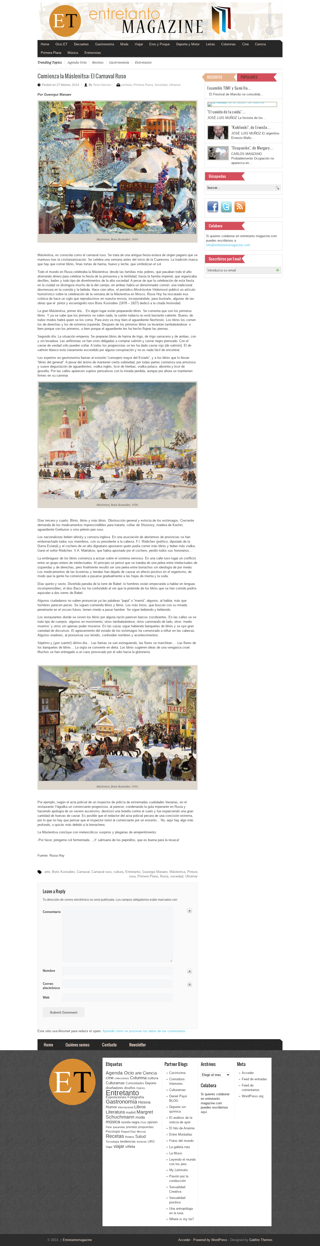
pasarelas (119, 1127)
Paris (109, 1127)
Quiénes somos (78, 1044)
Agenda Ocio (77, 62)
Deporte (150, 1083)
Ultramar (175, 85)
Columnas (228, 44)
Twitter (226, 207)
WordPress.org (252, 1096)
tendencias (128, 1141)
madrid (131, 1112)
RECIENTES (214, 77)
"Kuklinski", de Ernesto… (251, 127)
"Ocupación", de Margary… (252, 147)
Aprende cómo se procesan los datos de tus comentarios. (144, 1031)
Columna (138, 1077)
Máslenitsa (177, 872)
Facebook (213, 207)
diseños (130, 1088)
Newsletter (137, 1044)
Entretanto (143, 62)
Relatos (129, 1136)
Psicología (113, 1131)
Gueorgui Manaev (155, 872)
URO (151, 1141)
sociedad (176, 876)
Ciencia (260, 44)
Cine (245, 44)
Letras (210, 44)
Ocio (143, 1122)
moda (140, 1117)
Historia (144, 1102)
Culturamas (115, 1083)
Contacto (109, 1044)
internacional (125, 1107)
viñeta (130, 1146)
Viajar (139, 44)
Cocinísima (177, 1073)
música (113, 1121)
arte (47, 872)
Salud (140, 1136)
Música (73, 53)
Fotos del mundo (181, 1141)
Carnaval (83, 872)
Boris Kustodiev (63, 872)
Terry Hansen (102, 85)
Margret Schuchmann (129, 1114)
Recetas (98, 62)
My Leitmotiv (178, 1170)
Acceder (248, 1073)
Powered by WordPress (210, 1240)
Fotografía (136, 1097)
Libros (140, 1106)
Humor (111, 1107)
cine (110, 1077)
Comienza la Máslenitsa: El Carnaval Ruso (82, 76)
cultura (118, 872)
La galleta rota (179, 1147)
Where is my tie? (181, 1219)
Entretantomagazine (76, 1240)
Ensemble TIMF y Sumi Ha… (229, 88)
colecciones (121, 1078)
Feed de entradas (254, 1079)
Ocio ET (62, 44)
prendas (131, 1127)
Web (46, 997)
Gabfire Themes (260, 1240)
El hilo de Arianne (181, 1128)
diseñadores (114, 1088)
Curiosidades (135, 1083)
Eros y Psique (159, 44)
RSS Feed (240, 207)
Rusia (164, 876)
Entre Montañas (180, 1134)
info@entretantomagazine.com (228, 245)
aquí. (204, 1112)
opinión (152, 1122)
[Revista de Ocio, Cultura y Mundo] (160, 21)
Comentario (51, 911)
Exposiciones (116, 1097)
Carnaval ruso (102, 872)
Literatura (115, 1112)
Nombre (49, 971)
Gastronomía (104, 44)
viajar (119, 1146)
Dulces (140, 1087)
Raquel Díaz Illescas (133, 1131)
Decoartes (81, 44)
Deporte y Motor (188, 44)
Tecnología (112, 1141)
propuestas (146, 1127)
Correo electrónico (51, 986)
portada (127, 85)
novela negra (130, 1122)
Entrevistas (92, 53)
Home (45, 44)
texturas (142, 1141)
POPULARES (249, 77)
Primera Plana (51, 53)
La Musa (175, 1153)
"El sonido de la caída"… (226, 111)
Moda (124, 44)
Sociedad (161, 85)
